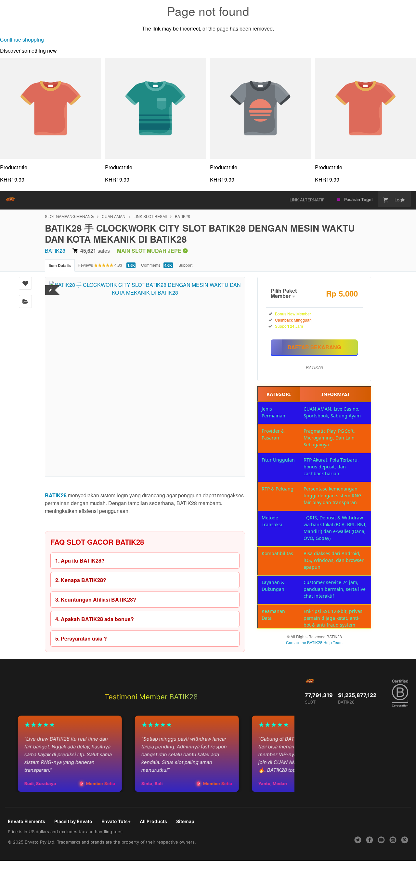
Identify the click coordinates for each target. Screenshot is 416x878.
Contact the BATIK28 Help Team (314, 642)
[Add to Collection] (25, 301)
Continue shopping (22, 39)
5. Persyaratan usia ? (81, 638)
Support (185, 265)
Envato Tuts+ (116, 821)
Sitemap (185, 821)
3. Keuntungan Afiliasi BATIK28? (95, 599)
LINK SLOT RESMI (150, 216)
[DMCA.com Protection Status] (50, 286)
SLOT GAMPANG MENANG (69, 216)
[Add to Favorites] (25, 283)
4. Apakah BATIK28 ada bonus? (94, 619)
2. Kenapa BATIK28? (80, 580)
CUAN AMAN (113, 216)
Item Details (60, 265)
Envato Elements (26, 821)
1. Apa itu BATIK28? (80, 560)
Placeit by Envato (73, 821)
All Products (153, 821)
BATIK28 (182, 216)
